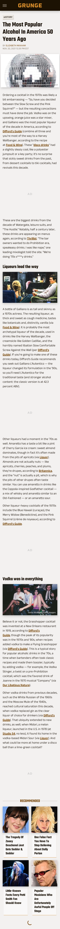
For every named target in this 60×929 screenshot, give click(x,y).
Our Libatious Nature (16, 685)
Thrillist (32, 238)
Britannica (45, 470)
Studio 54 (9, 733)
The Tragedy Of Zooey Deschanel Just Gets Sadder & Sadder (15, 845)
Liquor (44, 457)
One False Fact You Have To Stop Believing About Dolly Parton (43, 845)
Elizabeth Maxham (16, 45)
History (8, 16)
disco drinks (41, 145)
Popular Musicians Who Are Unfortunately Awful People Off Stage (44, 901)
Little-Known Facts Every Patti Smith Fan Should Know (15, 897)
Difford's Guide (12, 131)
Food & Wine (14, 145)
